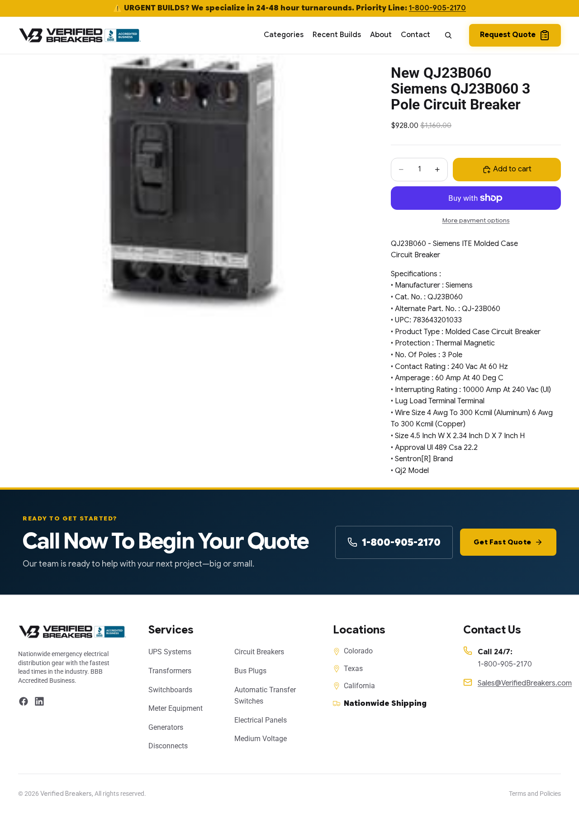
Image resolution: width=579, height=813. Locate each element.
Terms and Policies (535, 793)
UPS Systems (169, 652)
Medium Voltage (260, 738)
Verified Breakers (66, 793)
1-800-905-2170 (437, 8)
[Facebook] (23, 701)
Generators (165, 727)
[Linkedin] (39, 701)
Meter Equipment (175, 708)
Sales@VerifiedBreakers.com (525, 683)
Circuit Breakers (259, 652)
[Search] (448, 35)
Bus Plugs (250, 670)
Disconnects (168, 746)
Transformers (169, 670)
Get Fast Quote (502, 542)
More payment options (476, 220)
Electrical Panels (260, 720)
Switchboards (170, 689)
